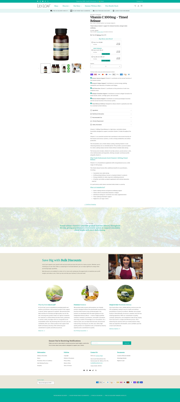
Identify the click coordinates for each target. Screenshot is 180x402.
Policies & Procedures (69, 358)
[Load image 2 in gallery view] (56, 68)
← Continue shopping (90, 204)
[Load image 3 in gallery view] (66, 68)
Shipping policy (81, 387)
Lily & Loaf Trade (44, 387)
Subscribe (126, 343)
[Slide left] (38, 68)
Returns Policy (67, 363)
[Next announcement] (110, 1)
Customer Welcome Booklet (123, 355)
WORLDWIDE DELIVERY (60, 395)
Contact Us (140, 1)
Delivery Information (42, 355)
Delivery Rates (100, 31)
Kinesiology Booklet (121, 358)
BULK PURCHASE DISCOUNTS (102, 10)
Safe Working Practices (42, 363)
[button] (135, 5)
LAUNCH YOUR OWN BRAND (122, 10)
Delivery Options (113, 328)
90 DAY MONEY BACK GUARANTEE (79, 395)
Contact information (89, 387)
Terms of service (73, 387)
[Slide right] (83, 68)
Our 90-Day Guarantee (80, 330)
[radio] (106, 43)
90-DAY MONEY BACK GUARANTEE (81, 10)
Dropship (39, 365)
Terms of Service (68, 365)
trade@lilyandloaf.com (97, 362)
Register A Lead (120, 360)
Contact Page (99, 355)
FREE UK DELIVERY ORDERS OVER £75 (115, 395)
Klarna (38, 358)
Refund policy (59, 387)
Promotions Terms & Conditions (44, 360)
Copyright (66, 355)
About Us (40, 330)
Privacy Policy (67, 360)
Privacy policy (66, 387)
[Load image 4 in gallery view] (76, 68)
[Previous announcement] (69, 1)
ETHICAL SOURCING (97, 395)
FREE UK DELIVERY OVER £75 (60, 10)
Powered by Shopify (51, 387)
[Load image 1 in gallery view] (45, 68)
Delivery (99, 35)
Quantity (92, 63)
